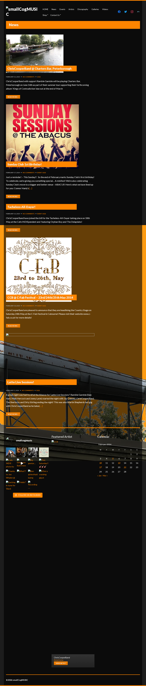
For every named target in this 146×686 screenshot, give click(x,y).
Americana (58, 660)
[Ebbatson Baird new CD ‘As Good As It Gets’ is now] (22, 463)
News (54, 9)
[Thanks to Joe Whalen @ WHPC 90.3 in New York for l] (11, 474)
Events (62, 9)
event (39, 172)
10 (100, 463)
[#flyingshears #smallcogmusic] (11, 452)
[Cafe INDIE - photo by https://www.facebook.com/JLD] (11, 463)
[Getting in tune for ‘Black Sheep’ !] (11, 485)
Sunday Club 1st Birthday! (24, 164)
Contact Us (55, 15)
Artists (71, 9)
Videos (105, 9)
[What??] (22, 474)
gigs (39, 77)
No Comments (29, 77)
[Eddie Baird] (33, 452)
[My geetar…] (33, 463)
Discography (83, 9)
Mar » (105, 475)
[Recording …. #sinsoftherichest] (33, 485)
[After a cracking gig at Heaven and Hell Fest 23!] (44, 474)
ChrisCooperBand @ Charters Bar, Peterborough (39, 68)
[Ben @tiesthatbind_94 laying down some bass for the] (33, 474)
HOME (45, 9)
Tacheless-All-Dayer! (21, 207)
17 (100, 467)
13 (119, 463)
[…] (30, 188)
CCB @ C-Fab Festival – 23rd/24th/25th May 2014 (40, 297)
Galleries (95, 9)
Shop (45, 15)
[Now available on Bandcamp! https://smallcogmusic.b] (44, 452)
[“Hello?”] (22, 485)
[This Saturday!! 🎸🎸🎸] (44, 463)
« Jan (99, 475)
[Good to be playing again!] (22, 452)
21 (125, 467)
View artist (61, 663)
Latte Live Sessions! (20, 382)
